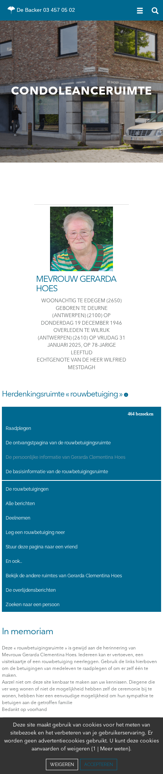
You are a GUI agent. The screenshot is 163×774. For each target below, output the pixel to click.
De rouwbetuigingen (27, 489)
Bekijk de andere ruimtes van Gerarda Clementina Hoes (64, 575)
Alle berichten (20, 503)
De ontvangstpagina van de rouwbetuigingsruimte (58, 442)
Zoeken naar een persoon (33, 604)
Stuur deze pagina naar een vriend (41, 547)
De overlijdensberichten (31, 590)
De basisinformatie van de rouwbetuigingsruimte (57, 471)
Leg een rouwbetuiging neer (35, 532)
